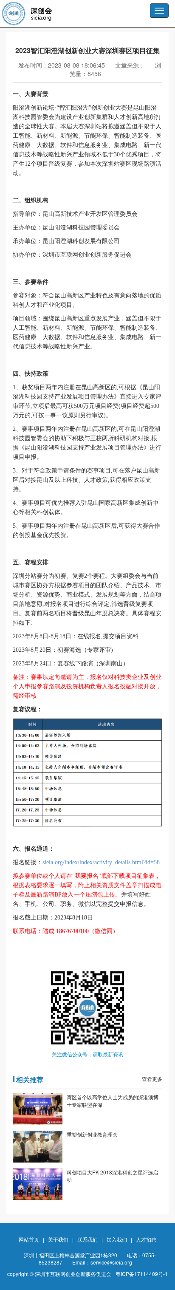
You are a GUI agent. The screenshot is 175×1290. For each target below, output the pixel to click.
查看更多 (152, 1078)
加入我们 (117, 1239)
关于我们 (58, 1239)
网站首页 (29, 1239)
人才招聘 (146, 1239)
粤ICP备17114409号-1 (142, 1273)
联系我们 (87, 1239)
